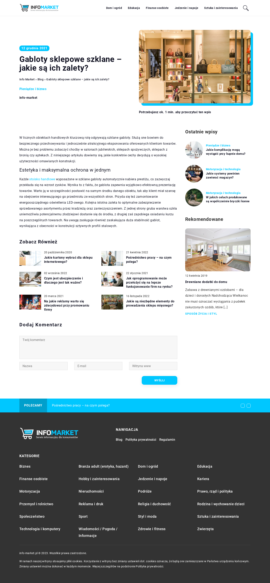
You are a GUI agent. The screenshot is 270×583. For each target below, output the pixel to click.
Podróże (145, 491)
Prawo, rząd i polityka (215, 491)
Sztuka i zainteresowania (221, 7)
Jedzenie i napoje (186, 7)
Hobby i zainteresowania (99, 479)
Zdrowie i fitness (152, 529)
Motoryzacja (29, 491)
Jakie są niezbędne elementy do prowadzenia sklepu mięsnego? (150, 303)
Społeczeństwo (31, 516)
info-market (28, 98)
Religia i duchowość (154, 504)
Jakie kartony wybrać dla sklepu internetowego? (68, 260)
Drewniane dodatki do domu (206, 282)
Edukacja (134, 7)
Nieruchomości (91, 491)
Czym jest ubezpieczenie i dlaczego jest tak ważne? (63, 280)
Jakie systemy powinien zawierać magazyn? (223, 175)
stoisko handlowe (42, 179)
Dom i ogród (114, 7)
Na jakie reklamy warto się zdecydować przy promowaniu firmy (66, 305)
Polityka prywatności (141, 440)
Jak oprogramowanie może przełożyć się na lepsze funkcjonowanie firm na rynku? (149, 282)
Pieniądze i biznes (32, 89)
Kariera (203, 479)
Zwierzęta (205, 529)
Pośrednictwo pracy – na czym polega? (149, 260)
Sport (83, 516)
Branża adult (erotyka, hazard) (103, 466)
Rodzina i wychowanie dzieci (221, 504)
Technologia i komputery (39, 529)
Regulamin (167, 440)
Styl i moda (147, 516)
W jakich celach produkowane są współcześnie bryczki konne (228, 199)
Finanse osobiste (157, 7)
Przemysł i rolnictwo (36, 504)
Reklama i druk (91, 504)
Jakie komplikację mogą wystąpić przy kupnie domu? (225, 152)
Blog (119, 440)
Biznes (24, 466)
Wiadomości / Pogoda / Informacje (98, 532)
